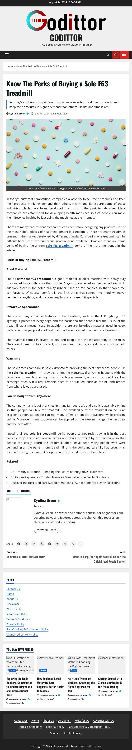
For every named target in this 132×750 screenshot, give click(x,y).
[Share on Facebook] (19, 544)
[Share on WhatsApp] (42, 544)
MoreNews (77, 746)
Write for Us (13, 609)
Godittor (66, 37)
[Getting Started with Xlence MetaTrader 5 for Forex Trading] (112, 665)
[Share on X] (26, 544)
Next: (99, 556)
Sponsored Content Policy (22, 634)
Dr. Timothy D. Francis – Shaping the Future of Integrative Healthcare (56, 472)
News (12, 670)
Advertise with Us (17, 614)
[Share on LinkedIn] (34, 544)
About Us (12, 599)
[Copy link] (80, 544)
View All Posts (46, 530)
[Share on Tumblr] (65, 544)
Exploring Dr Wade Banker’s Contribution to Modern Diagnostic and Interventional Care (19, 686)
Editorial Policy (15, 624)
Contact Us (13, 589)
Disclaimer (12, 604)
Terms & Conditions (18, 619)
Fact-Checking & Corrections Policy (27, 629)
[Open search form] (108, 55)
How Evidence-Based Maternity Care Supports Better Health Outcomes (50, 684)
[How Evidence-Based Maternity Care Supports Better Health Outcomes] (50, 665)
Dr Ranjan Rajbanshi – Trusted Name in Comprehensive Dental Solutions (59, 477)
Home (10, 594)
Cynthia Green (17, 113)
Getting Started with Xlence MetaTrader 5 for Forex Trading (110, 682)
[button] (6, 54)
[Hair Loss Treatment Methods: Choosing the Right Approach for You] (81, 665)
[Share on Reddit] (57, 544)
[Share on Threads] (73, 544)
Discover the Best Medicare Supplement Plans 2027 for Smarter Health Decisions (65, 483)
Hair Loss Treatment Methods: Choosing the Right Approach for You (81, 684)
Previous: (25, 554)
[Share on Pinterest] (50, 544)
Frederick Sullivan (18, 699)
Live (124, 54)
